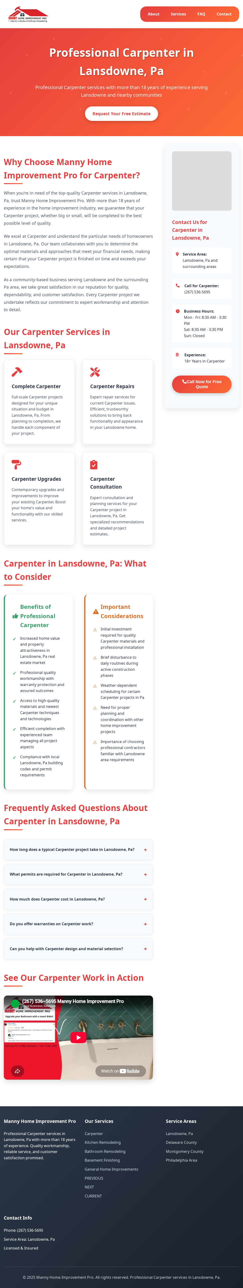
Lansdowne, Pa (179, 1133)
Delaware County (181, 1142)
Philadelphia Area (181, 1160)
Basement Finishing (102, 1160)
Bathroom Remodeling (105, 1151)
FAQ (201, 14)
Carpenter (94, 1133)
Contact (224, 14)
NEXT (89, 1187)
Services (178, 14)
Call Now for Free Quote (204, 384)
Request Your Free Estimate (121, 113)
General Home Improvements (111, 1169)
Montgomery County (184, 1151)
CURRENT (93, 1196)
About (153, 14)
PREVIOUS (94, 1178)
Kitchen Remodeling (103, 1142)
